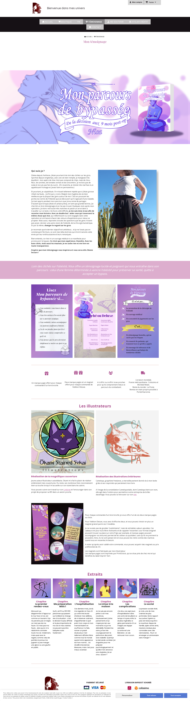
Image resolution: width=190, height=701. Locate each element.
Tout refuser (151, 695)
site (134, 494)
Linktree (67, 489)
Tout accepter (176, 695)
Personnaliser (127, 695)
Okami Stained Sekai (134, 551)
